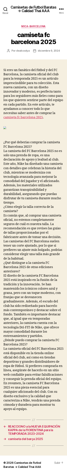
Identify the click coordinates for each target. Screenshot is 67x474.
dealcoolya (23, 50)
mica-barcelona (33, 26)
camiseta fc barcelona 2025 (23, 117)
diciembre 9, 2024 (49, 50)
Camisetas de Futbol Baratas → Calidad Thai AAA (33, 9)
